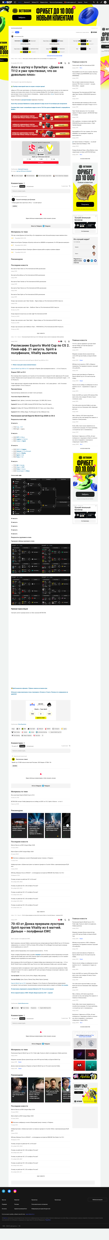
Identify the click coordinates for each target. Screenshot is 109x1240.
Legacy (18, 439)
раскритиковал (26, 100)
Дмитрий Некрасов (23, 169)
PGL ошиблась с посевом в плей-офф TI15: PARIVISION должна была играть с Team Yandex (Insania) (84, 123)
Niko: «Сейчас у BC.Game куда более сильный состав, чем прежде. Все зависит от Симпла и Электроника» (85, 417)
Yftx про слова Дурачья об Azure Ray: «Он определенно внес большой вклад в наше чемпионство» (39, 235)
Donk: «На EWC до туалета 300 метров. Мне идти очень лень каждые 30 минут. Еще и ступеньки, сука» (85, 397)
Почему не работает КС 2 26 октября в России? (24, 898)
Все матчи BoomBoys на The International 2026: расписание (28, 275)
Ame (52, 94)
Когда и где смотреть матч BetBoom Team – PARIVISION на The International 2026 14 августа (37, 326)
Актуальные (30, 186)
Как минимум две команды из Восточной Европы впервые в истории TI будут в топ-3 (84, 103)
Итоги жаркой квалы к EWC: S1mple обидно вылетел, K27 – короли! (32, 993)
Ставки (16, 1213)
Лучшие (22, 186)
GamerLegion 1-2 (21, 471)
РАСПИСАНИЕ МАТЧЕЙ (16, 28)
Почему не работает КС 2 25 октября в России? (24, 905)
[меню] (15, 2)
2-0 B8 (22, 455)
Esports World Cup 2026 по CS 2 (20, 368)
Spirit (24, 441)
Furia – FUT (20, 427)
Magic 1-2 (19, 467)
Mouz (28, 471)
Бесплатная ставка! (22, 759)
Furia (18, 457)
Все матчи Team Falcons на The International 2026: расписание (28, 288)
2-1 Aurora (22, 469)
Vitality (24, 453)
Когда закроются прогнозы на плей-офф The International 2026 (29, 314)
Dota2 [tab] (17, 32)
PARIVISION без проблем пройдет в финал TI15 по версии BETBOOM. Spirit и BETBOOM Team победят (44, 1213)
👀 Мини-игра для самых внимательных (23, 364)
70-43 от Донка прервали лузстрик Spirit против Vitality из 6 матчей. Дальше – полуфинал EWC (84, 345)
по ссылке (65, 985)
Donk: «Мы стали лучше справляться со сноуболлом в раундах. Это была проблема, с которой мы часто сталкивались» (84, 427)
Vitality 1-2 (20, 441)
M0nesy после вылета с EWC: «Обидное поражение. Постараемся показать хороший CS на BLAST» (85, 366)
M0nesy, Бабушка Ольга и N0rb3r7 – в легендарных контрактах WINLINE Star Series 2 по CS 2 (37, 873)
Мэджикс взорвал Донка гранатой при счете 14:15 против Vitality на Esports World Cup (84, 355)
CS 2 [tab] (13, 32)
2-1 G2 (21, 457)
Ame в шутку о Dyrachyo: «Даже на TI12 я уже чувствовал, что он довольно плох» (39, 58)
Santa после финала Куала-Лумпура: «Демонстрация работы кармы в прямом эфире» (35, 249)
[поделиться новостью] (68, 63)
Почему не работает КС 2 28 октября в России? (24, 885)
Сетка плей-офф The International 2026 (83, 65)
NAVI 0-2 (19, 449)
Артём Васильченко (23, 1023)
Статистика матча (25, 44)
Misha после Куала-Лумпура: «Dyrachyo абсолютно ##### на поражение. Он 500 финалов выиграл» (40, 242)
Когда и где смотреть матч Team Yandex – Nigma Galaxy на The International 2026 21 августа (37, 301)
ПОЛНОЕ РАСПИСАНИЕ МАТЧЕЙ (54, 55)
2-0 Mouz (22, 437)
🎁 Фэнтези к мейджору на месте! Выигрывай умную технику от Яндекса (32, 858)
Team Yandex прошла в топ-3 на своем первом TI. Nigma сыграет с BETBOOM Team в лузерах (84, 113)
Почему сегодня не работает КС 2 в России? (23, 879)
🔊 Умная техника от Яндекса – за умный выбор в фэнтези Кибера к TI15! (84, 142)
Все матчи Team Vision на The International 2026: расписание (28, 268)
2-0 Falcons (24, 439)
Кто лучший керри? (82, 239)
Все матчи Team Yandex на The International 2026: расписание (28, 281)
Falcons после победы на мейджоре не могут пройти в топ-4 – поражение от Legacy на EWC (85, 386)
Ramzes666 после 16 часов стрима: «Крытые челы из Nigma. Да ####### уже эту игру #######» (84, 73)
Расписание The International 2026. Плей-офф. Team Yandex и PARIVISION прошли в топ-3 (84, 94)
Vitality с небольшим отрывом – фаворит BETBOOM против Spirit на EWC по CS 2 (84, 1221)
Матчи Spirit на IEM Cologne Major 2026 (22, 851)
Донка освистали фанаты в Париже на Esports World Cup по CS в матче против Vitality (83, 376)
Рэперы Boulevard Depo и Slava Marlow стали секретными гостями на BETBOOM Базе (85, 151)
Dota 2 (16, 58)
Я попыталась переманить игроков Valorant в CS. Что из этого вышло (32, 989)
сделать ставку (41, 717)
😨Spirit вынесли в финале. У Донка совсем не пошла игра (29, 688)
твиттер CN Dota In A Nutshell (23, 171)
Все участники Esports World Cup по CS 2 (22, 795)
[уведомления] (97, 2)
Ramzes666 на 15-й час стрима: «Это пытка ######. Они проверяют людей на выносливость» (84, 133)
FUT (18, 437)
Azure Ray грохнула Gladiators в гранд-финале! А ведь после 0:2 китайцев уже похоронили (39, 103)
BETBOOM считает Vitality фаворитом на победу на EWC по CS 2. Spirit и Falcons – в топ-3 (36, 801)
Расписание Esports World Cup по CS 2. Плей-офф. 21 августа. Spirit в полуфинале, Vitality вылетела (43, 336)
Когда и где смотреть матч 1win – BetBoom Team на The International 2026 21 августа (35, 307)
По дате (14, 186)
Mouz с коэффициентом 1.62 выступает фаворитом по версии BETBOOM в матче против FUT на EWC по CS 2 (84, 1230)
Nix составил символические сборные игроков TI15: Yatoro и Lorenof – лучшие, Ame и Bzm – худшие (83, 84)
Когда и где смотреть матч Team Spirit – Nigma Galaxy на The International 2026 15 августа (36, 320)
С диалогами (64, 186)
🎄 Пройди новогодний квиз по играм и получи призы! (28, 86)
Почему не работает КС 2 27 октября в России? (24, 892)
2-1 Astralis (21, 465)
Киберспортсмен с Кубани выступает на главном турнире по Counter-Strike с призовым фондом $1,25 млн (40, 865)
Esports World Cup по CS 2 (18, 983)
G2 (17, 465)
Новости (20, 58)
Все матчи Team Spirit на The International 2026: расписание (28, 294)
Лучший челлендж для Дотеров (25, 199)
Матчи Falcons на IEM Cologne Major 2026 (23, 845)
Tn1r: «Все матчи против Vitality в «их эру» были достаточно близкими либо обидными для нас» (85, 407)
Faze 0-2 (19, 453)
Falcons (19, 451)
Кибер (12, 58)
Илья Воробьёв (22, 724)
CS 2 (16, 336)
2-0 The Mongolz (26, 451)
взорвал (38, 954)
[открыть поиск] (94, 2)
